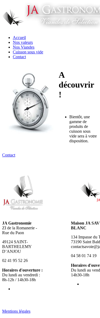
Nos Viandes (23, 47)
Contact (19, 56)
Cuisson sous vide (28, 52)
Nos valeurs (23, 42)
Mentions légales (16, 311)
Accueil (19, 37)
